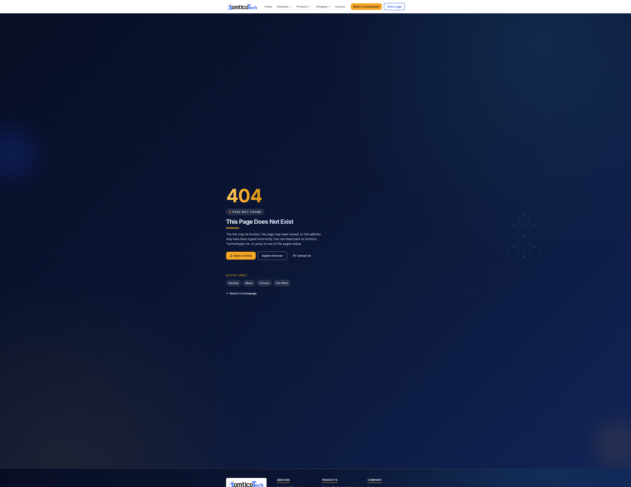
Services (234, 283)
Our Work (282, 283)
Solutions (283, 6)
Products (302, 6)
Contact (340, 6)
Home (268, 6)
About (249, 283)
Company (321, 6)
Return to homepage (243, 293)
